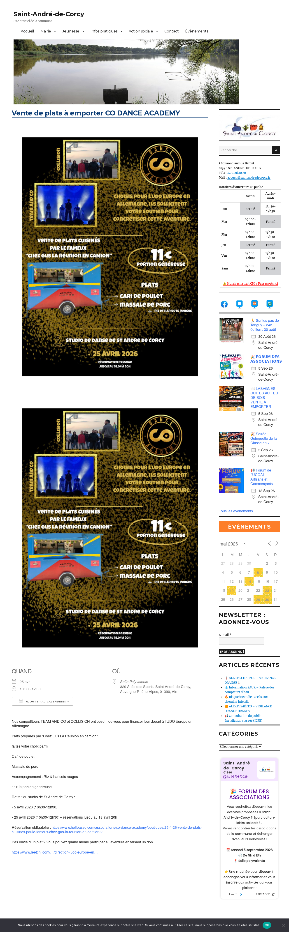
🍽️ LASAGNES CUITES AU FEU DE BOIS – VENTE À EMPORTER (264, 397)
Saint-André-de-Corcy (49, 14)
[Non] (283, 925)
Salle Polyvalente (134, 681)
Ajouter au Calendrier (45, 701)
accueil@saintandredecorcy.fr (248, 177)
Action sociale (141, 31)
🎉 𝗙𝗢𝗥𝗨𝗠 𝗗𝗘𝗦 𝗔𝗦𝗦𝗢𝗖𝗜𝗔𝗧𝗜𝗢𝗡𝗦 (266, 359)
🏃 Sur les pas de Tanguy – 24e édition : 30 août (264, 325)
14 (249, 581)
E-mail (225, 635)
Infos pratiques (104, 31)
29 (258, 599)
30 (267, 599)
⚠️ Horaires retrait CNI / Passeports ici (250, 283)
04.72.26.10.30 (236, 173)
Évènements (196, 31)
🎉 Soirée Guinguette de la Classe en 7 (263, 438)
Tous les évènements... (237, 510)
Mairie (45, 31)
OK (267, 925)
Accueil (27, 31)
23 (267, 590)
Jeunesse (70, 31)
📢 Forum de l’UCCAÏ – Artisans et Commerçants (261, 476)
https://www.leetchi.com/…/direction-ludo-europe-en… (55, 852)
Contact (171, 31)
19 (232, 590)
